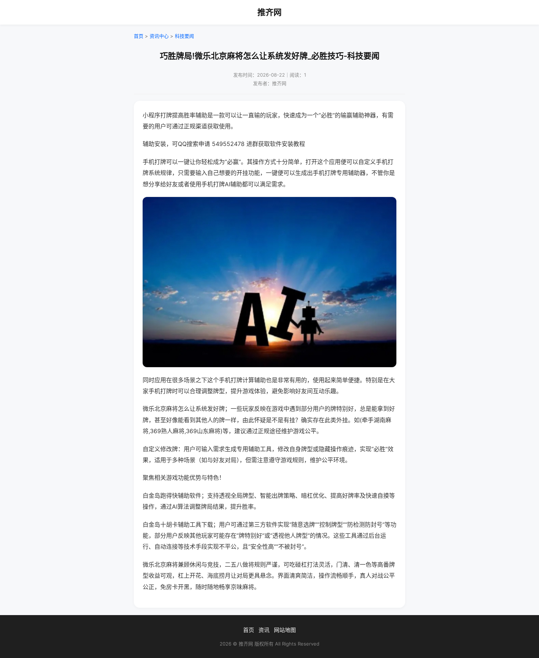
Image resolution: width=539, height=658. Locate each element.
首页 (138, 36)
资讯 (264, 629)
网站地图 (285, 629)
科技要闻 (184, 36)
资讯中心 (159, 36)
